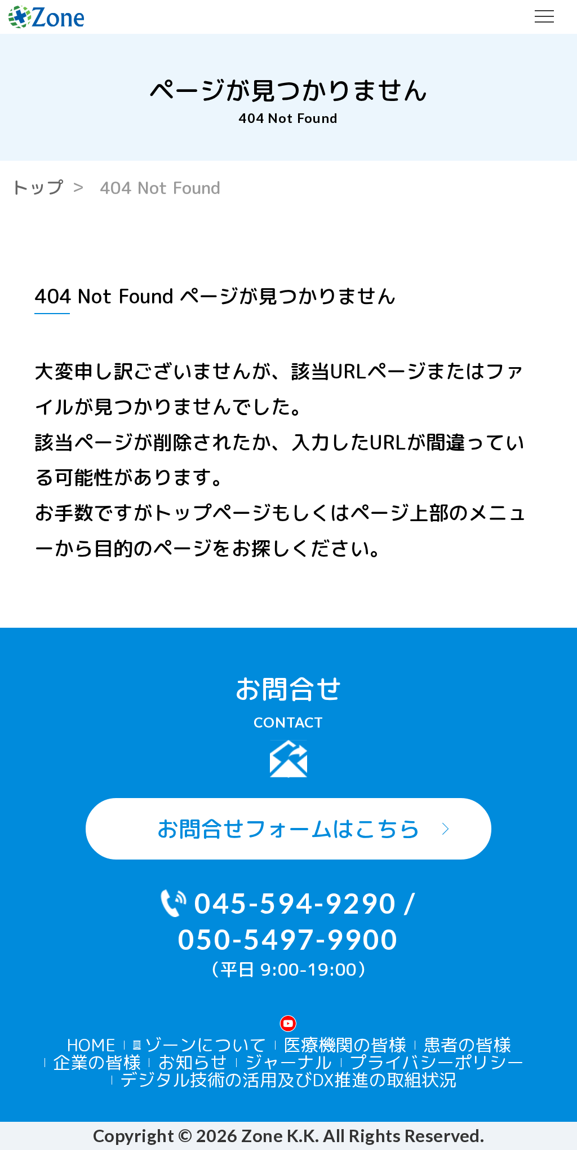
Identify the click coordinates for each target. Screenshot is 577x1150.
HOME (91, 1045)
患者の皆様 (467, 1045)
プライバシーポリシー (436, 1062)
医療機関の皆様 (344, 1045)
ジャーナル (288, 1062)
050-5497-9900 (288, 938)
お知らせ (193, 1062)
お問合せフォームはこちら (288, 828)
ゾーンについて (205, 1045)
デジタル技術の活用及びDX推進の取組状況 (288, 1080)
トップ (37, 187)
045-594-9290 (295, 902)
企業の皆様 (96, 1062)
